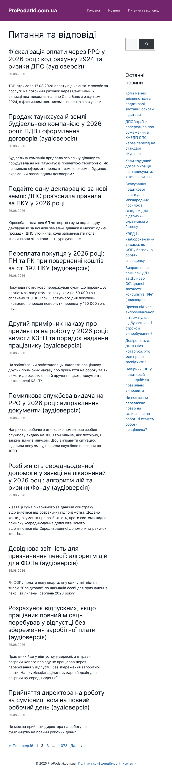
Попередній (20, 746)
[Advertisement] (140, 516)
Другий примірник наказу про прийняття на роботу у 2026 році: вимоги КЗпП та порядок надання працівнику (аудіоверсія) (58, 334)
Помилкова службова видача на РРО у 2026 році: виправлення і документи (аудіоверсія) (55, 403)
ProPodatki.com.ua (32, 10)
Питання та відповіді (143, 10)
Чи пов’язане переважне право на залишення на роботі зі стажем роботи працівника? (140, 413)
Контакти (129, 763)
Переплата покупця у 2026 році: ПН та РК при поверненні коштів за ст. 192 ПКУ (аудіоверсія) (56, 261)
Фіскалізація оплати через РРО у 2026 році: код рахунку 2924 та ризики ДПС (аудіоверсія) (56, 59)
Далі (76, 746)
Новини (114, 10)
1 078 (63, 746)
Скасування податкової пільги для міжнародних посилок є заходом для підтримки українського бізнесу (137, 205)
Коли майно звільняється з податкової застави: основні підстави (140, 104)
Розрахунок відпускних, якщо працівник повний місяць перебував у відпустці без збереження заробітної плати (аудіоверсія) (52, 622)
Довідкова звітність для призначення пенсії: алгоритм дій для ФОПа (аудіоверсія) (57, 556)
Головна (93, 10)
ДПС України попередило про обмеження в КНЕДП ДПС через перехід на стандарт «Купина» (140, 138)
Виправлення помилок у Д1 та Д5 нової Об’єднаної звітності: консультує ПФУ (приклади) (139, 284)
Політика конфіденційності (99, 763)
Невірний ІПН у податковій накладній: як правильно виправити (138, 380)
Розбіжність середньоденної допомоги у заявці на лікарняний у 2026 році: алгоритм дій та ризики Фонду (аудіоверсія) (57, 476)
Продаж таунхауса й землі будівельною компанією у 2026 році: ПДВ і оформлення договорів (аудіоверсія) (55, 127)
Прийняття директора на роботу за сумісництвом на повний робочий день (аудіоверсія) (56, 700)
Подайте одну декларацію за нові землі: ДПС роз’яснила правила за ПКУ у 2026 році (57, 196)
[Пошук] (146, 44)
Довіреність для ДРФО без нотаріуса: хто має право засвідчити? (139, 351)
